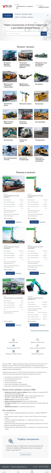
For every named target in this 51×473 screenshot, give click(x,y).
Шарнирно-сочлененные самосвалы (39, 159)
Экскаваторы (8, 140)
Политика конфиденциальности (19, 466)
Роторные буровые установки (7, 64)
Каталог (9, 15)
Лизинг (17, 17)
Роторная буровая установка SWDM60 (35, 196)
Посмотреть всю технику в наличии (39, 330)
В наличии (18, 14)
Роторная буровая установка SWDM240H (11, 247)
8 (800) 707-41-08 (44, 7)
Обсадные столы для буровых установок (41, 64)
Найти (44, 34)
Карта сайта (6, 466)
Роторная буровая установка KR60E (13, 298)
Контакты (30, 17)
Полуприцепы (40, 140)
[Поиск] (48, 15)
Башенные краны (25, 104)
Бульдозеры (39, 104)
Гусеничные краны (8, 104)
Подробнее (18, 222)
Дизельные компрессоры (24, 158)
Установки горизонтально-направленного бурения (24, 65)
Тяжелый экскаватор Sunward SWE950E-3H (35, 298)
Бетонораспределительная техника (13, 158)
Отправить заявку (25, 454)
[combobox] (22, 34)
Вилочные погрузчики (23, 122)
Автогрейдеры (40, 122)
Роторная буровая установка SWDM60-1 (11, 196)
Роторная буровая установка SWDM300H (35, 247)
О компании (23, 17)
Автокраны (39, 84)
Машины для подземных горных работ (8, 85)
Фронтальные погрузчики (8, 122)
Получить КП (10, 222)
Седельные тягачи (23, 140)
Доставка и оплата (27, 14)
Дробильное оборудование (24, 84)
